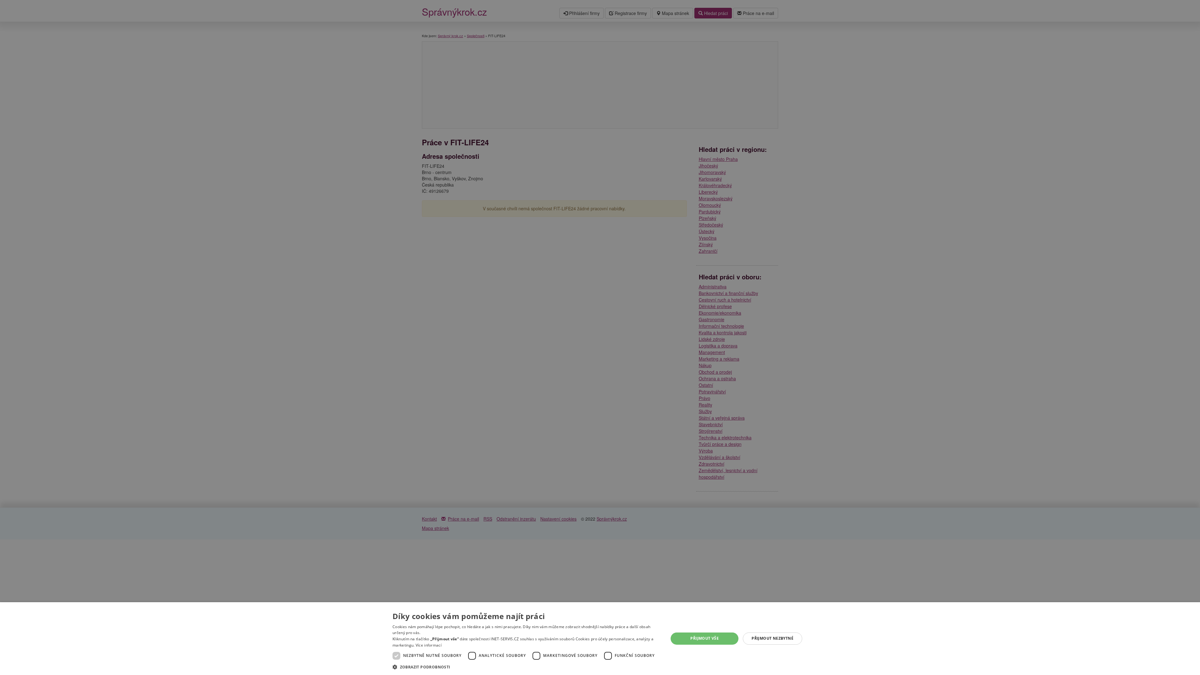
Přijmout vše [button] (704, 638)
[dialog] (600, 638)
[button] (526, 666)
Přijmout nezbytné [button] (772, 638)
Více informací (429, 645)
